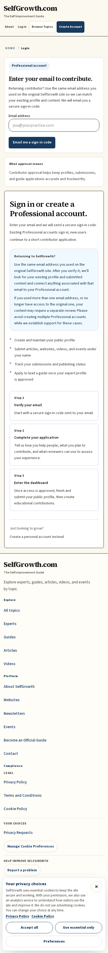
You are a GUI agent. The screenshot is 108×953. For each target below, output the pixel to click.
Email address (19, 116)
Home (10, 48)
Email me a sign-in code (32, 142)
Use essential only (78, 927)
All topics (12, 610)
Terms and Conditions (23, 795)
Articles (10, 650)
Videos (9, 664)
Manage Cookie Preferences (30, 846)
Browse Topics (42, 27)
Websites (12, 700)
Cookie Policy (15, 809)
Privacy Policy (15, 782)
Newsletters (14, 713)
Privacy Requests (18, 832)
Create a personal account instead (37, 536)
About (9, 27)
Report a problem (22, 870)
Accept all (29, 927)
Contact (11, 753)
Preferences (54, 941)
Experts (10, 624)
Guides (10, 637)
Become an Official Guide (25, 740)
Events (9, 727)
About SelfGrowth (19, 686)
